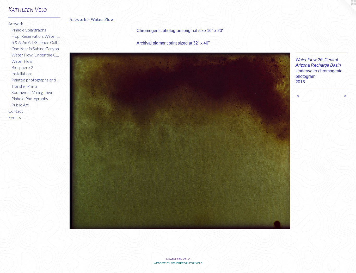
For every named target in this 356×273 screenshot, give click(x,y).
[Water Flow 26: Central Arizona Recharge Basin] (180, 141)
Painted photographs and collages (35, 79)
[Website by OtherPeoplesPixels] (345, 10)
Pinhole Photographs (29, 98)
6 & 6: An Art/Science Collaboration (35, 42)
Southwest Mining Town (32, 92)
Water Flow (22, 61)
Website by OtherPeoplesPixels (178, 263)
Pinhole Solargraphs (28, 29)
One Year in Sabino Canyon (35, 48)
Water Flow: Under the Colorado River (35, 54)
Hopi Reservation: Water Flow (35, 36)
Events (14, 117)
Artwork (15, 23)
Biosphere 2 (22, 67)
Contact (15, 111)
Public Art (20, 104)
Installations (22, 73)
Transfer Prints (24, 86)
